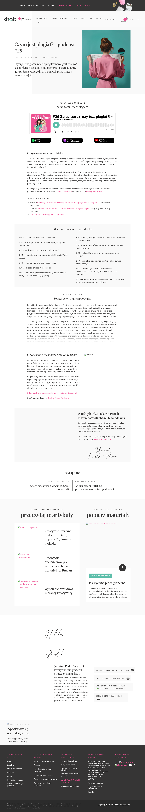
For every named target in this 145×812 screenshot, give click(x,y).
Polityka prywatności (95, 783)
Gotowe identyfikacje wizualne (69, 769)
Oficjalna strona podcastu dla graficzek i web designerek (52, 393)
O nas (91, 18)
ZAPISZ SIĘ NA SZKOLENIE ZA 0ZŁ (74, 5)
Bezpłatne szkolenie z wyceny (45, 779)
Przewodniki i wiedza (15, 780)
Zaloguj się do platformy (70, 786)
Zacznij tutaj (42, 18)
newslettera (92, 788)
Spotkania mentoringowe (43, 775)
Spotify (51, 398)
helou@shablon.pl (64, 191)
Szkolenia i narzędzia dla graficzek (70, 775)
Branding (10, 765)
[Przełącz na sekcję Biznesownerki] (124, 19)
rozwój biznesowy (49, 57)
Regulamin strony (94, 787)
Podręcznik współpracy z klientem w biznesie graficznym (63, 208)
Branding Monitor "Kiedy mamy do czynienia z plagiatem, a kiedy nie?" (68, 202)
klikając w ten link (94, 191)
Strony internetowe (14, 769)
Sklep (83, 18)
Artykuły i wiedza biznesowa (44, 761)
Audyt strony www (68, 765)
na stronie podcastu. (103, 439)
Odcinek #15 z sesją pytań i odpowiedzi (47, 214)
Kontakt (100, 18)
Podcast (74, 18)
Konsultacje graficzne (69, 761)
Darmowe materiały (59, 18)
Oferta (9, 761)
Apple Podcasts (62, 398)
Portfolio (10, 772)
